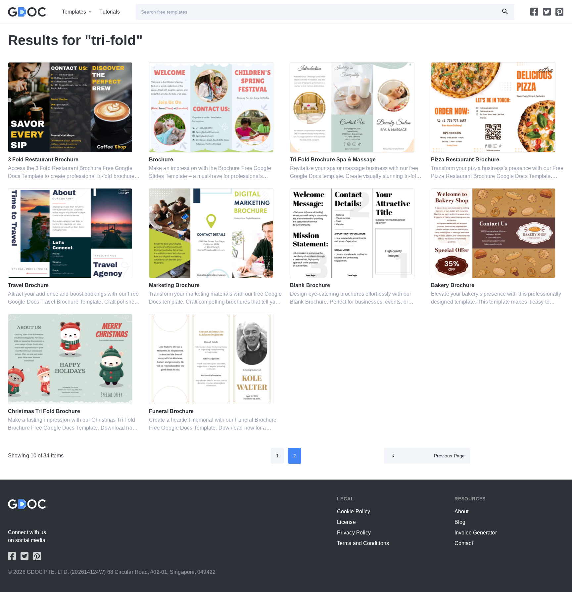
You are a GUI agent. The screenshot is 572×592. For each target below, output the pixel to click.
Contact (463, 543)
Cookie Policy (353, 511)
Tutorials (109, 12)
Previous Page (449, 455)
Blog (459, 522)
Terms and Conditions (363, 543)
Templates (74, 12)
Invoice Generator (475, 532)
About (461, 511)
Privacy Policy (354, 532)
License (346, 522)
